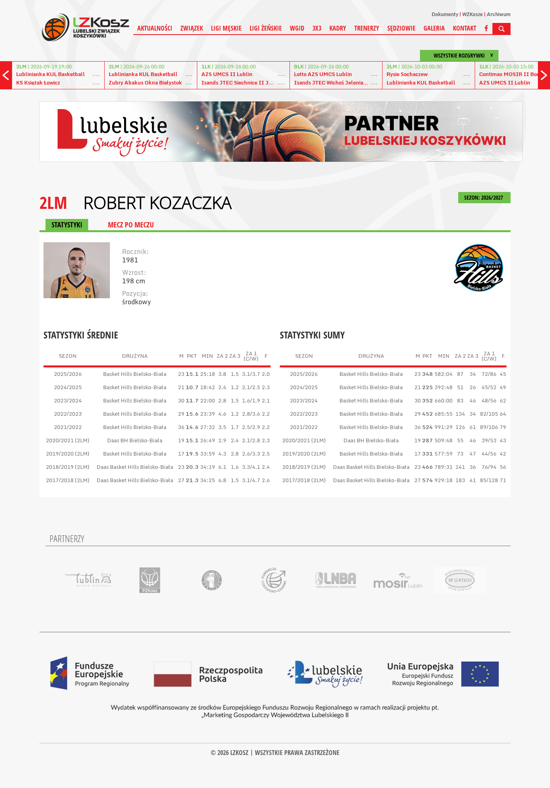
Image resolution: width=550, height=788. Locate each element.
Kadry (337, 28)
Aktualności (154, 28)
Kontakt (464, 28)
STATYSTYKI (67, 224)
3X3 (316, 28)
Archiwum (499, 14)
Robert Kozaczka (157, 202)
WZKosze (472, 14)
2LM (53, 202)
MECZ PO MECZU (131, 224)
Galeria (434, 28)
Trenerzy (366, 28)
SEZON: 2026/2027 (484, 197)
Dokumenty (445, 14)
